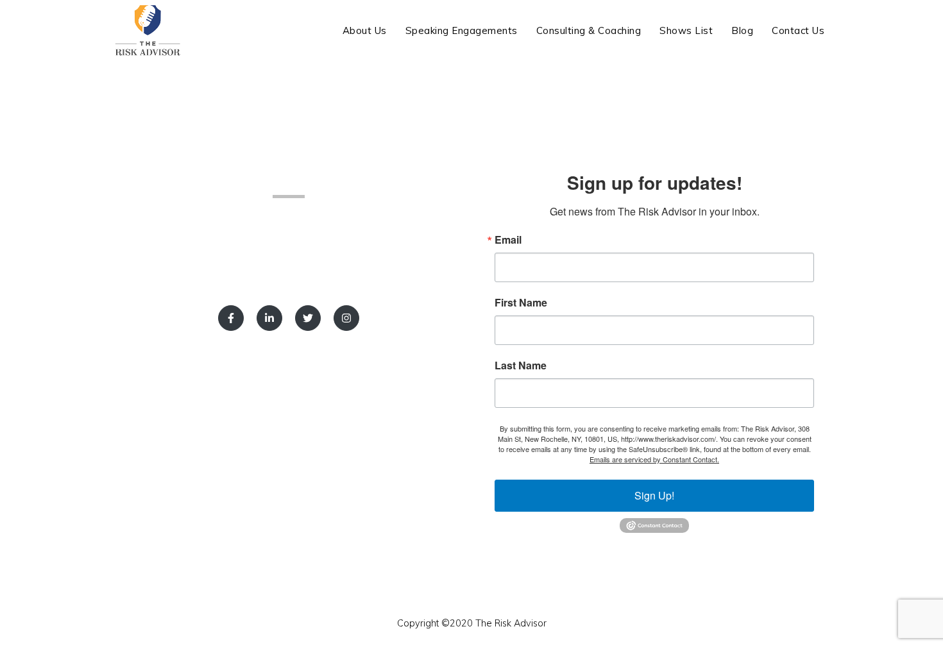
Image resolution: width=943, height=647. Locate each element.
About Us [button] (365, 30)
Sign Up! (654, 495)
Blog (742, 30)
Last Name (521, 365)
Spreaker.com (259, 230)
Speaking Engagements (461, 30)
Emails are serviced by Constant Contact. (654, 459)
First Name (521, 303)
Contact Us (798, 30)
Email (508, 240)
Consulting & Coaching (588, 30)
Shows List (686, 30)
